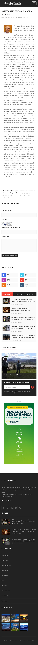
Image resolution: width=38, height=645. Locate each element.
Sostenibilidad (6, 565)
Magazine (5, 575)
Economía (5, 570)
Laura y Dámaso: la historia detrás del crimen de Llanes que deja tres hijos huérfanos (23, 337)
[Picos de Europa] (24, 627)
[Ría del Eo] (15, 627)
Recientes (19, 294)
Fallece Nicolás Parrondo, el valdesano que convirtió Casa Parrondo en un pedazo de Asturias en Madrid (24, 531)
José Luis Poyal (18, 17)
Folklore (4, 601)
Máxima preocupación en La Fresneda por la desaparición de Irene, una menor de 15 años (23, 328)
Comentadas (31, 294)
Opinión (4, 586)
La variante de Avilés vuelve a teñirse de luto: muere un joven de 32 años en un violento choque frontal (23, 319)
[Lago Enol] (24, 618)
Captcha (4, 219)
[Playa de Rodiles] (15, 618)
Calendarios (5, 596)
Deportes (5, 560)
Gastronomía (6, 591)
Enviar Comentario (10, 255)
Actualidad (5, 555)
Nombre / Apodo (7, 210)
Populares (7, 294)
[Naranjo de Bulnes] (6, 618)
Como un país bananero (27, 191)
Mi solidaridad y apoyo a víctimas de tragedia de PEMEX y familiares (10, 193)
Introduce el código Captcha (11, 227)
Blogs (3, 581)
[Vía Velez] (6, 627)
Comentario (5, 236)
